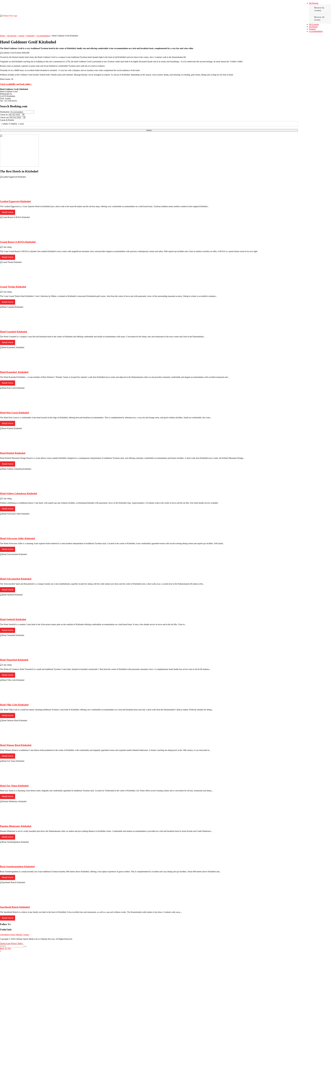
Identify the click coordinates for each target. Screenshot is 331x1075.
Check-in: (4, 115)
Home (2, 36)
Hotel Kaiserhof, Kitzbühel (14, 372)
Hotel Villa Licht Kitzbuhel (14, 704)
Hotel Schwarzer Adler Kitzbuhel (17, 538)
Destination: (5, 112)
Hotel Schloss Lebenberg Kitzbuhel (18, 493)
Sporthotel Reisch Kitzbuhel (15, 907)
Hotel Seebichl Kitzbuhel (13, 619)
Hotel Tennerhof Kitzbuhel (14, 659)
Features (312, 29)
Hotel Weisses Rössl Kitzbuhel (15, 745)
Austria (21, 36)
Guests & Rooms (7, 120)
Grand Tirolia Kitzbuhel (13, 286)
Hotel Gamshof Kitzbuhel (13, 331)
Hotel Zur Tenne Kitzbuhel (14, 785)
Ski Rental (313, 27)
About (12, 934)
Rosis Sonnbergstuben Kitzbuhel (17, 866)
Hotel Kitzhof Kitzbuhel (12, 453)
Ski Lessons (314, 24)
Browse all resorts (319, 18)
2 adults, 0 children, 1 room (12, 124)
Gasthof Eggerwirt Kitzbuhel (15, 201)
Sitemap (19, 934)
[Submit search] (25, 946)
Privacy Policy (17, 943)
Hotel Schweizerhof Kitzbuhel (15, 578)
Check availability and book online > (16, 84)
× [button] (0, 951)
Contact (26, 934)
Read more (7, 212)
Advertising (5, 934)
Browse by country (319, 9)
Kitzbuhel (30, 36)
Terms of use (5, 943)
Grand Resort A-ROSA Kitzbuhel (18, 242)
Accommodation (316, 31)
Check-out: (4, 117)
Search (149, 130)
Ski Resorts (313, 3)
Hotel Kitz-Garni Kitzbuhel (14, 412)
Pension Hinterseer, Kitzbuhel (15, 826)
